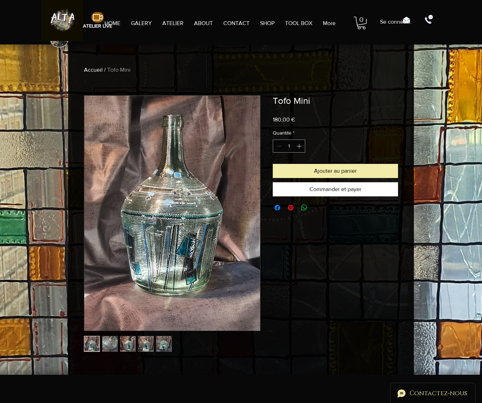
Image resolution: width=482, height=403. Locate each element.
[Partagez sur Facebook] (277, 207)
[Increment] (299, 146)
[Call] (428, 19)
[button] (361, 23)
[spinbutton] (289, 146)
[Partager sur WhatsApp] (304, 207)
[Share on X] (317, 207)
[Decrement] (278, 146)
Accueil (93, 70)
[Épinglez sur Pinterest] (291, 207)
